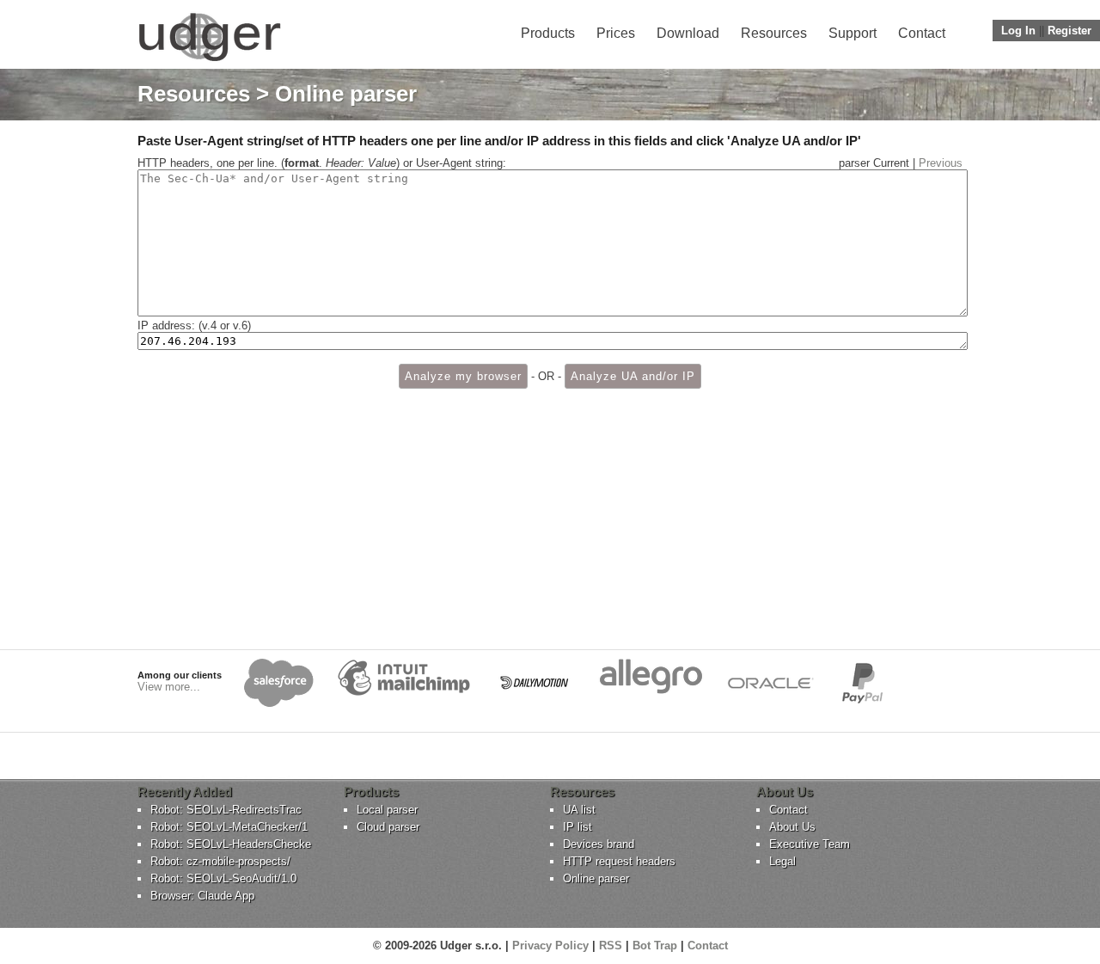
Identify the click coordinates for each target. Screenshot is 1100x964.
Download (688, 33)
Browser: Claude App (202, 895)
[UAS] (209, 60)
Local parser (387, 809)
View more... (169, 686)
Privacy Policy (550, 945)
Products (548, 33)
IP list (577, 826)
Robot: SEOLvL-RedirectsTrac (226, 809)
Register (1069, 30)
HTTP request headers (619, 861)
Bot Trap (654, 945)
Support (852, 33)
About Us (792, 826)
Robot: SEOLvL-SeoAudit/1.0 (223, 878)
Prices (615, 33)
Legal (782, 861)
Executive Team (809, 844)
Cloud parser (388, 826)
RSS (610, 945)
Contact (921, 33)
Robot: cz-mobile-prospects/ (220, 861)
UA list (579, 809)
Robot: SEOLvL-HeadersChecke (230, 844)
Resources (774, 33)
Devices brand (598, 844)
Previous (940, 163)
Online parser (596, 878)
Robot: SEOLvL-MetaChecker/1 (229, 826)
